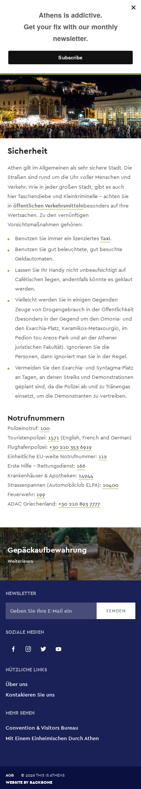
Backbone (41, 782)
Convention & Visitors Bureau (42, 727)
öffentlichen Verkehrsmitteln (48, 205)
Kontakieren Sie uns (30, 694)
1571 (53, 437)
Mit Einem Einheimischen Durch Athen (52, 738)
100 (45, 428)
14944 (86, 475)
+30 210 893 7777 (79, 503)
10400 (110, 485)
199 (40, 494)
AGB (10, 775)
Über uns (16, 684)
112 (103, 456)
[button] (13, 649)
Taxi (105, 238)
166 (81, 465)
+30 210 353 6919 (70, 447)
